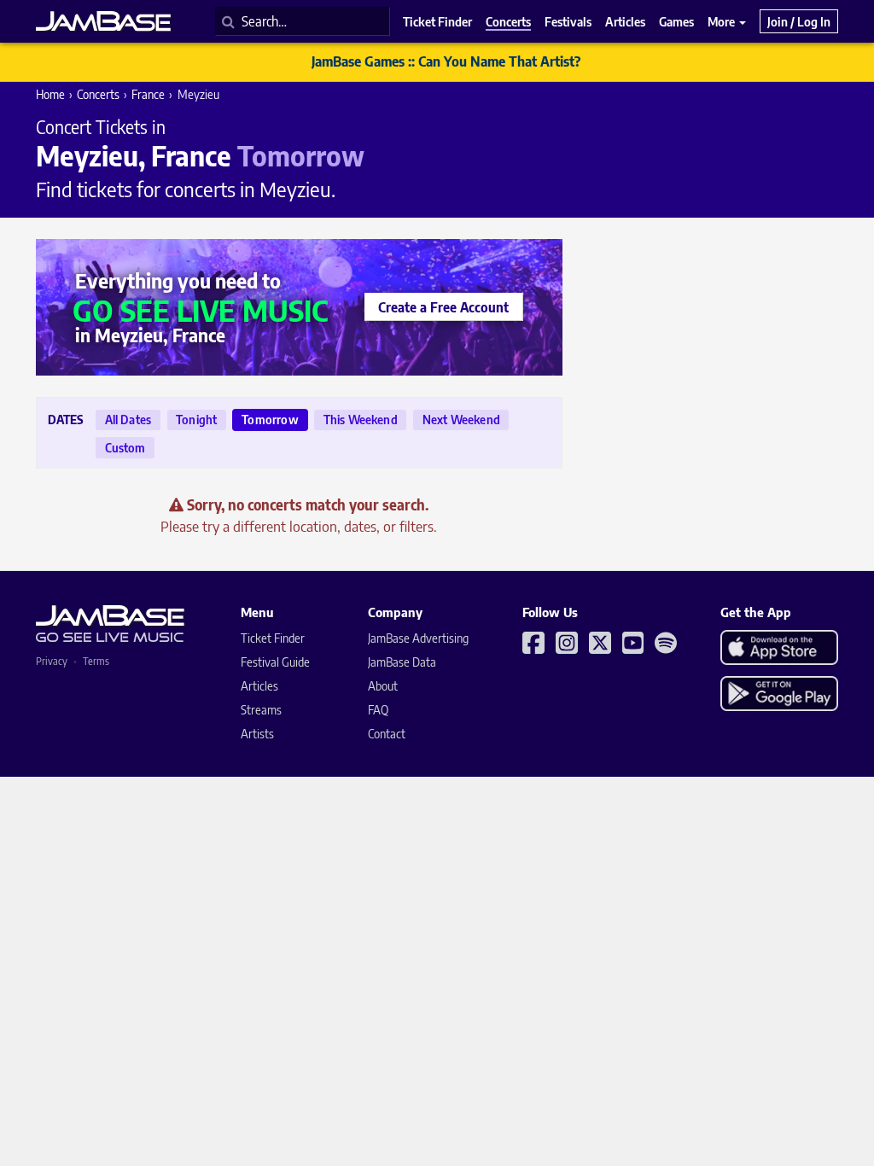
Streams (261, 710)
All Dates (128, 419)
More (722, 21)
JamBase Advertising (418, 638)
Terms (96, 661)
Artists (257, 733)
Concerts (98, 94)
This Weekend (360, 419)
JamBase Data (402, 662)
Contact (386, 733)
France (148, 94)
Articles (259, 686)
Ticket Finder (273, 638)
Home (50, 94)
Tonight (196, 419)
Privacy (51, 661)
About (383, 686)
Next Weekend (461, 419)
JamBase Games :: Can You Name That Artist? (446, 61)
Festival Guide (275, 662)
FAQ (378, 710)
